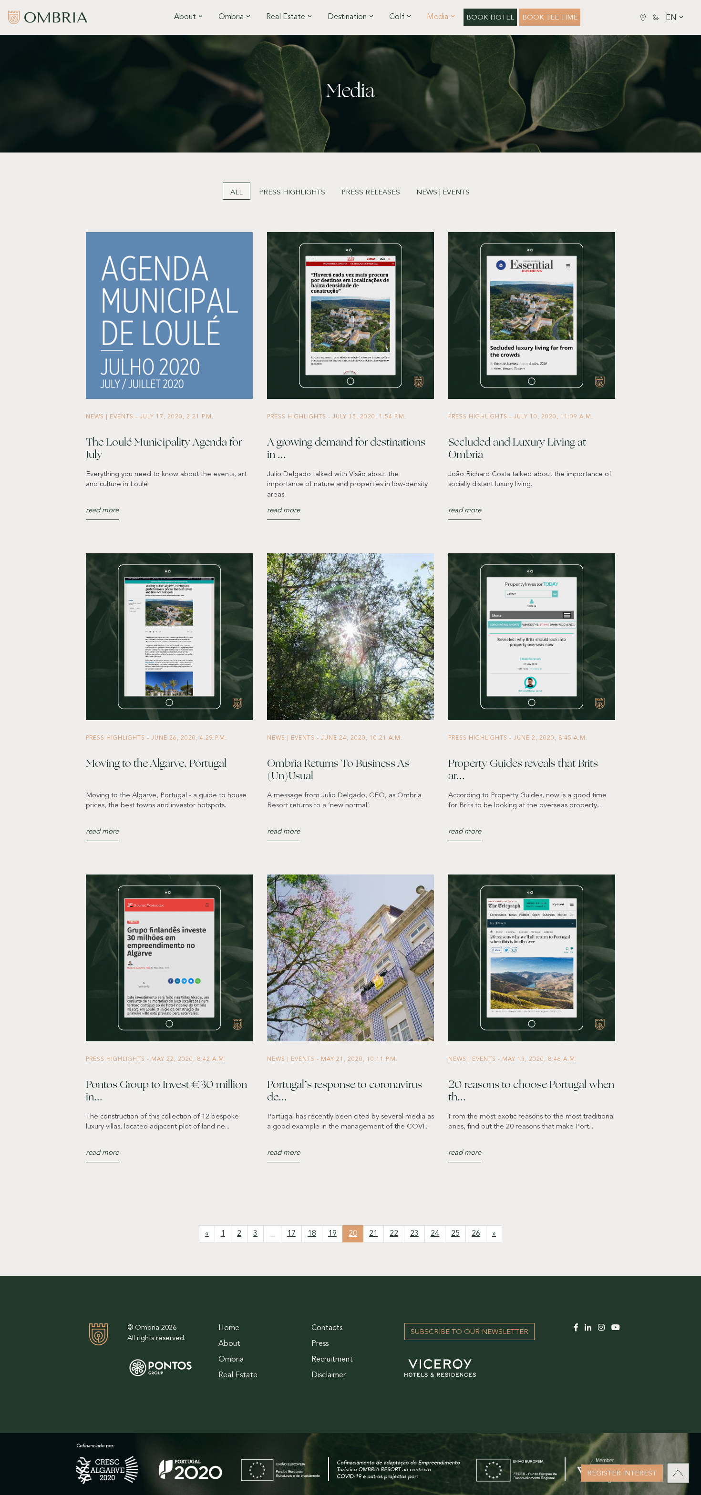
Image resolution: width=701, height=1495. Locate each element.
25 (455, 1234)
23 (414, 1234)
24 (435, 1234)
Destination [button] (347, 17)
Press (320, 1344)
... (272, 1234)
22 (394, 1234)
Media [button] (437, 17)
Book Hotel (490, 17)
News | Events (443, 192)
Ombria (231, 1359)
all (236, 192)
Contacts (326, 1328)
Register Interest (622, 1473)
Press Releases (370, 192)
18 (312, 1234)
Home (228, 1328)
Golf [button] (396, 17)
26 (476, 1234)
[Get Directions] (643, 17)
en (671, 18)
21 (373, 1234)
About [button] (185, 17)
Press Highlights (292, 192)
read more (102, 510)
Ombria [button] (231, 17)
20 (353, 1234)
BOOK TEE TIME (549, 17)
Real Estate (238, 1375)
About (229, 1344)
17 (291, 1234)
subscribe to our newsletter (469, 1332)
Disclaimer (328, 1375)
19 (332, 1234)
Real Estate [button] (285, 17)
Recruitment (332, 1359)
